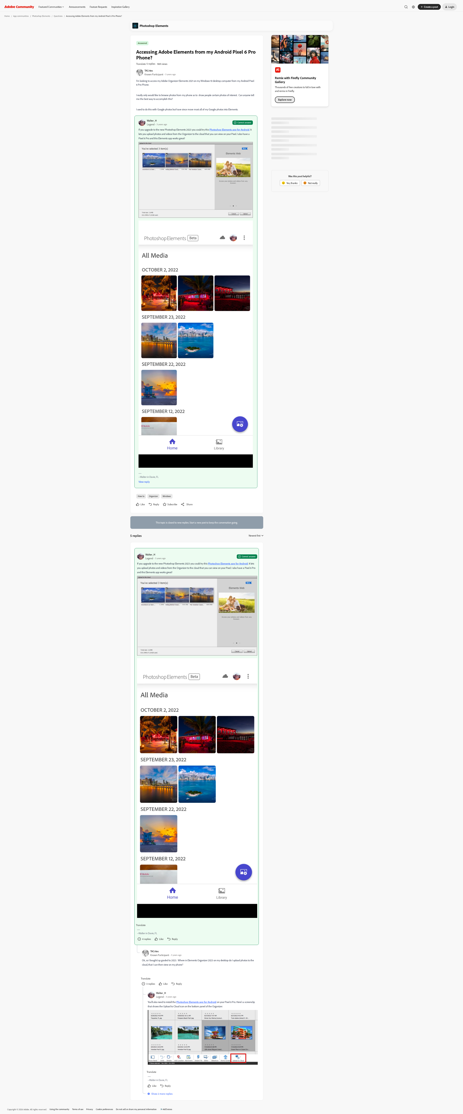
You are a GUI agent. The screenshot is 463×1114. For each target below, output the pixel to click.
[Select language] (413, 7)
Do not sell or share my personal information (136, 1109)
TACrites (149, 70)
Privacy (89, 1109)
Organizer (153, 496)
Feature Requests (98, 6)
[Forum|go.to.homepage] (19, 7)
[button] (429, 7)
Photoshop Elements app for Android (229, 129)
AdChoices (167, 1109)
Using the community (59, 1109)
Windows (167, 496)
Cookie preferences (104, 1109)
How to (141, 496)
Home (7, 16)
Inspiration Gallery (120, 6)
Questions (58, 16)
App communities (21, 16)
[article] (196, 746)
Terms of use (77, 1109)
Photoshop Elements (41, 16)
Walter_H (152, 120)
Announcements (77, 6)
